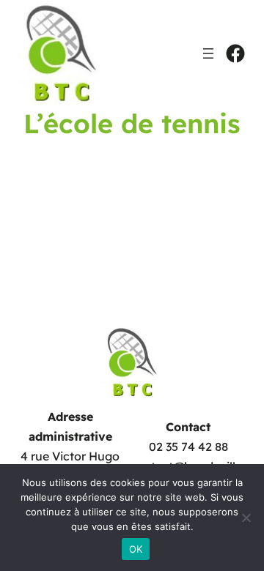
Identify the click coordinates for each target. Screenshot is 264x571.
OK (136, 549)
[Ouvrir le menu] (208, 53)
